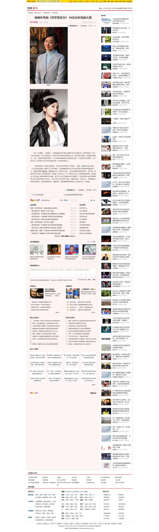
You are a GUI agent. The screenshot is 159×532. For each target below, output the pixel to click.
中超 (90, 495)
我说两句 (129, 1)
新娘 (71, 504)
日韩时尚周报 (35, 310)
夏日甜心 (45, 477)
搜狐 (38, 1)
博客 (116, 1)
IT (90, 1)
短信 (73, 516)
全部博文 (119, 523)
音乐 (49, 495)
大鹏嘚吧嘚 (39, 501)
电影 (41, 495)
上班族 (88, 477)
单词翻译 (121, 509)
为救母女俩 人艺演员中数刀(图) (77, 326)
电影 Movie (37, 13)
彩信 (81, 516)
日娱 (52, 513)
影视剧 (91, 500)
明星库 (38, 517)
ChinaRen (43, 1)
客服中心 (72, 523)
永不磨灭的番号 (32, 477)
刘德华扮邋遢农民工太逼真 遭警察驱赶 (79, 328)
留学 (90, 504)
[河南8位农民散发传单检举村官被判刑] (36, 249)
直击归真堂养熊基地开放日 (74, 195)
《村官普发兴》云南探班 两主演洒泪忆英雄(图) (46, 225)
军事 (67, 495)
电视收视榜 (47, 506)
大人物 (54, 501)
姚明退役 (45, 480)
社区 (50, 497)
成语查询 (106, 500)
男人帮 (130, 8)
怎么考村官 (83, 211)
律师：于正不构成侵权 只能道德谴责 (79, 333)
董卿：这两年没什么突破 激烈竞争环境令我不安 (82, 321)
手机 (71, 509)
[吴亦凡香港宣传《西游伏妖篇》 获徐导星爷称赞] (37, 356)
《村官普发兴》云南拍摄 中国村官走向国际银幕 (46, 216)
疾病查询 (106, 506)
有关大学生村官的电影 (87, 214)
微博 (120, 1)
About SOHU (93, 523)
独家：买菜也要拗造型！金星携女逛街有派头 (45, 323)
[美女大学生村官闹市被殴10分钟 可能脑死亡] (89, 249)
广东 (80, 513)
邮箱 (71, 513)
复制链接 (84, 26)
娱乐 (81, 1)
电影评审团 (39, 506)
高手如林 (88, 480)
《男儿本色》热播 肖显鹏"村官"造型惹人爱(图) (46, 228)
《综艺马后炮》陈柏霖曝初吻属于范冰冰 (80, 304)
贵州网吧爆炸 (76, 482)
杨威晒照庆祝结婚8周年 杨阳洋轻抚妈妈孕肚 (45, 328)
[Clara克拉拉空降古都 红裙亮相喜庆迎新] (88, 356)
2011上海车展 (61, 480)
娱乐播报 (38, 497)
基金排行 (121, 495)
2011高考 (103, 482)
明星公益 (38, 510)
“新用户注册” (62, 280)
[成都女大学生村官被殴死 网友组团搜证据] (71, 249)
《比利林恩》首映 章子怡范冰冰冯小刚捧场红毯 (46, 321)
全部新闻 (113, 523)
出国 (86, 504)
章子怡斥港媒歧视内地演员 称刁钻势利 (79, 331)
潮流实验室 (47, 501)
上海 (76, 513)
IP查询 (121, 500)
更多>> (94, 385)
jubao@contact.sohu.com (86, 528)
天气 (67, 506)
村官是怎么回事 (85, 230)
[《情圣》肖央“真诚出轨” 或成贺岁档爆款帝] (54, 372)
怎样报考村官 (84, 228)
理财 (71, 497)
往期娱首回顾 (49, 520)
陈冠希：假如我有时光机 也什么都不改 (79, 344)
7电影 (59, 477)
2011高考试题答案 (33, 482)
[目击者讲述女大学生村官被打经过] (54, 249)
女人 (101, 1)
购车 (67, 500)
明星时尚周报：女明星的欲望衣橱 (41, 307)
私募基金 (74, 480)
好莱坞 (44, 510)
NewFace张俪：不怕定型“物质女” (41, 304)
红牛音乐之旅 (107, 8)
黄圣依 (45, 171)
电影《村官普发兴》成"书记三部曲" (42, 222)
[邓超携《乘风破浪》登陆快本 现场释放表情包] (54, 356)
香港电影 (50, 510)
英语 (94, 504)
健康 (71, 506)
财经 (63, 497)
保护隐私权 (85, 523)
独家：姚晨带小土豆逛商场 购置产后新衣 (44, 333)
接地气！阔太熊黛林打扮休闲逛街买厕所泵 (44, 339)
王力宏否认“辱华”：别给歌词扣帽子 (78, 336)
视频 (105, 1)
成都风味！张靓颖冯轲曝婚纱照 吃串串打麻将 (45, 336)
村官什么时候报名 (86, 233)
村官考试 (83, 222)
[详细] (57, 295)
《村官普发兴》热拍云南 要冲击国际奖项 (44, 219)
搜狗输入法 (107, 495)
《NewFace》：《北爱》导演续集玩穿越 (81, 307)
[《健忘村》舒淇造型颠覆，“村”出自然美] (71, 356)
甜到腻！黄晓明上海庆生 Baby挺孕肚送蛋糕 (45, 344)
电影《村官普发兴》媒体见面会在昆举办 (44, 208)
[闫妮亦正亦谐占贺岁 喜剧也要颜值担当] (37, 372)
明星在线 (38, 504)
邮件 (112, 1)
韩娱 (48, 513)
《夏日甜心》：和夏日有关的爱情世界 (80, 310)
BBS (124, 1)
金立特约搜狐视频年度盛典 (119, 8)
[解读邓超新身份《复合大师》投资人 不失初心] (71, 372)
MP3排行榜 (122, 504)
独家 (44, 513)
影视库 (43, 517)
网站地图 (107, 523)
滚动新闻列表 (39, 520)
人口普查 (117, 480)
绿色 (94, 506)
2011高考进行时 (105, 477)
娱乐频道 (30, 13)
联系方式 (78, 523)
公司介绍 (100, 523)
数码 (67, 509)
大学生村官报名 (85, 225)
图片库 (54, 517)
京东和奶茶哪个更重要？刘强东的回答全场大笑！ (46, 326)
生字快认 (106, 518)
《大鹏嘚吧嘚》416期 (87, 289)
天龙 (63, 516)
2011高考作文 (90, 482)
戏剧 (54, 495)
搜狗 (58, 1)
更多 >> (57, 312)
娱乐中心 (31, 491)
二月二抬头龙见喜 (37, 195)
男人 (76, 509)
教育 (81, 504)
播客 (108, 1)
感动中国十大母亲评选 (49, 482)
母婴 (67, 504)
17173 (48, 1)
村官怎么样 (83, 216)
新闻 (63, 495)
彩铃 (77, 516)
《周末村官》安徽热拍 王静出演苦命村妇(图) (45, 233)
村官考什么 (83, 208)
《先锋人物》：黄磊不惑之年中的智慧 (80, 302)
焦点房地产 (53, 1)
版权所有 (98, 526)
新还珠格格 (31, 480)
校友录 (94, 509)
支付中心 (53, 523)
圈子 (67, 513)
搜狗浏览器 (107, 513)
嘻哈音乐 (38, 513)
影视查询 (106, 497)
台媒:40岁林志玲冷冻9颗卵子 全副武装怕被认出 (82, 341)
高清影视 (45, 497)
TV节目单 (107, 516)
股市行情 (106, 504)
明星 (37, 495)
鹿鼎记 (68, 516)
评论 (76, 495)
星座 (76, 504)
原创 (90, 506)
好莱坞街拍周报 (43, 310)
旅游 (63, 506)
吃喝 (76, 506)
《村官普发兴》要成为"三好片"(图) (42, 211)
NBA (86, 495)
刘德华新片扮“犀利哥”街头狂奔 (77, 323)
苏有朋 (51, 171)
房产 (97, 1)
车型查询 (121, 513)
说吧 (77, 518)
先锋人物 (52, 504)
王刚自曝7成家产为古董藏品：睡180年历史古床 (82, 339)
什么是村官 (83, 219)
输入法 (68, 518)
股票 (67, 497)
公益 (71, 495)
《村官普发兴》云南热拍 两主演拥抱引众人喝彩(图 (47, 214)
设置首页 (39, 523)
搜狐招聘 (59, 523)
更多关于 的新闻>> (65, 236)
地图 (73, 518)
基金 (76, 497)
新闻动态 (55, 13)
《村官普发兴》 (46, 13)
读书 (86, 506)
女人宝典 (121, 516)
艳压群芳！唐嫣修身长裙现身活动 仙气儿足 (44, 331)
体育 (74, 1)
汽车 (93, 1)
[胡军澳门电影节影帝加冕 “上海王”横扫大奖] (88, 372)
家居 (71, 500)
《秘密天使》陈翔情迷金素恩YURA (41, 302)
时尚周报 (45, 504)
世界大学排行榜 (119, 482)
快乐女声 (74, 477)
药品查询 (121, 497)
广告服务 (65, 523)
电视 (45, 495)
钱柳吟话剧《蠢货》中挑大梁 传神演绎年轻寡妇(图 (47, 230)
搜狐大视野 (118, 477)
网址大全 (106, 509)
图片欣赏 (121, 506)
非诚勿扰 (103, 480)
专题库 (49, 517)
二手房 (76, 500)
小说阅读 (121, 518)
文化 (81, 506)
